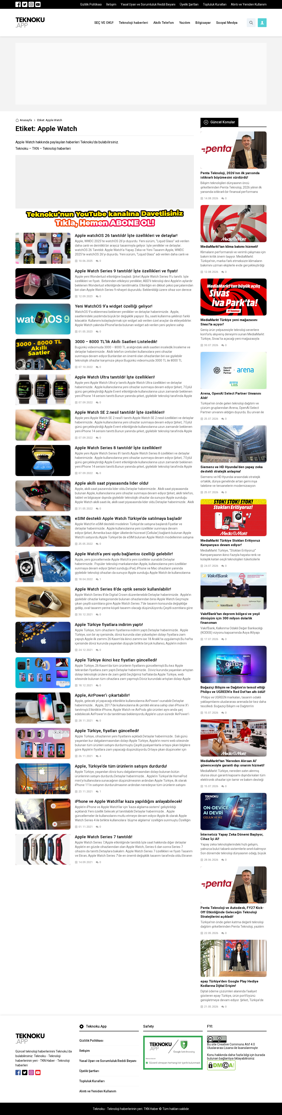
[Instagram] (31, 4)
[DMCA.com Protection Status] (221, 1068)
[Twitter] (24, 4)
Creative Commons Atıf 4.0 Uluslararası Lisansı (231, 1046)
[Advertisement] (141, 74)
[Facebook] (18, 4)
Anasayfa (26, 120)
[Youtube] (38, 4)
